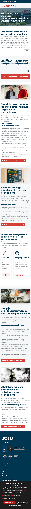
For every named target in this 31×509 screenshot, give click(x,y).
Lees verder (26, 490)
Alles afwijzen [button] (22, 502)
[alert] (15, 495)
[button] (27, 5)
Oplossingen (5, 463)
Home (3, 461)
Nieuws (4, 469)
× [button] (29, 482)
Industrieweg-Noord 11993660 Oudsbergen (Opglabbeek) (9, 479)
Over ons (4, 465)
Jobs (3, 471)
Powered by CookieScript (15, 507)
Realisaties (4, 467)
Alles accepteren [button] (9, 502)
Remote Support (6, 475)
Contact (4, 473)
